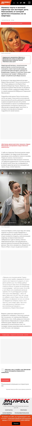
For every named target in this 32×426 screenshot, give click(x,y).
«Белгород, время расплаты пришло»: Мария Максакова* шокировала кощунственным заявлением (15, 146)
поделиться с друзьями (16, 23)
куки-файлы (7, 413)
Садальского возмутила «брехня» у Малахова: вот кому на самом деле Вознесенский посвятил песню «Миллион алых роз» (13, 59)
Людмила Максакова (16, 334)
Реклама (23, 410)
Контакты (9, 410)
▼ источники (5, 380)
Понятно (16, 423)
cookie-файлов (25, 420)
